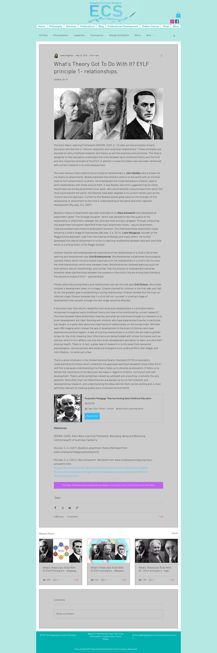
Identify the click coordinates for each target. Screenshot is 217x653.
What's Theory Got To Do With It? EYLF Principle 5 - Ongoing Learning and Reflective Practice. (59, 569)
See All (175, 533)
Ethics (138, 35)
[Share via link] (77, 507)
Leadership (79, 35)
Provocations (97, 35)
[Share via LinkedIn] (69, 507)
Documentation (60, 35)
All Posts (43, 35)
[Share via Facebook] (55, 507)
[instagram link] (172, 21)
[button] (178, 15)
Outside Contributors (119, 35)
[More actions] (161, 55)
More (148, 35)
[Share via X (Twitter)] (62, 507)
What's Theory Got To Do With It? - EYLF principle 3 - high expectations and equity (155, 569)
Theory (57, 497)
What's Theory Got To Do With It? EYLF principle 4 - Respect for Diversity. (107, 569)
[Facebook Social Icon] (177, 21)
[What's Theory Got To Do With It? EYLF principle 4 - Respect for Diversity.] (108, 551)
